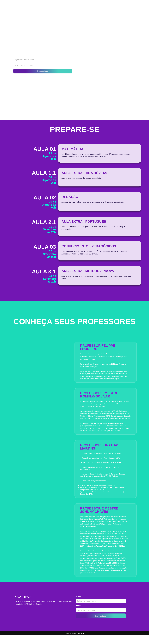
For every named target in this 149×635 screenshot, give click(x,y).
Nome (78, 596)
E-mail (79, 606)
